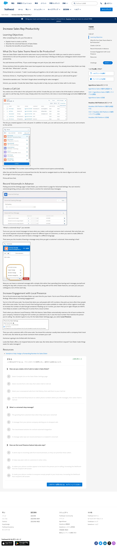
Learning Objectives (96, 37)
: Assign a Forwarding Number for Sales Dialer (26, 353)
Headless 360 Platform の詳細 (98, 117)
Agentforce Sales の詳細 (96, 98)
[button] (22, 15)
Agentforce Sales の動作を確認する (100, 89)
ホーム (20, 9)
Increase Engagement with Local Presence (100, 53)
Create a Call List (95, 45)
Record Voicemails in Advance (99, 48)
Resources (93, 57)
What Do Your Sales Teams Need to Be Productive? (101, 41)
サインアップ (106, 9)
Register (68, 19)
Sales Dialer (5, 15)
